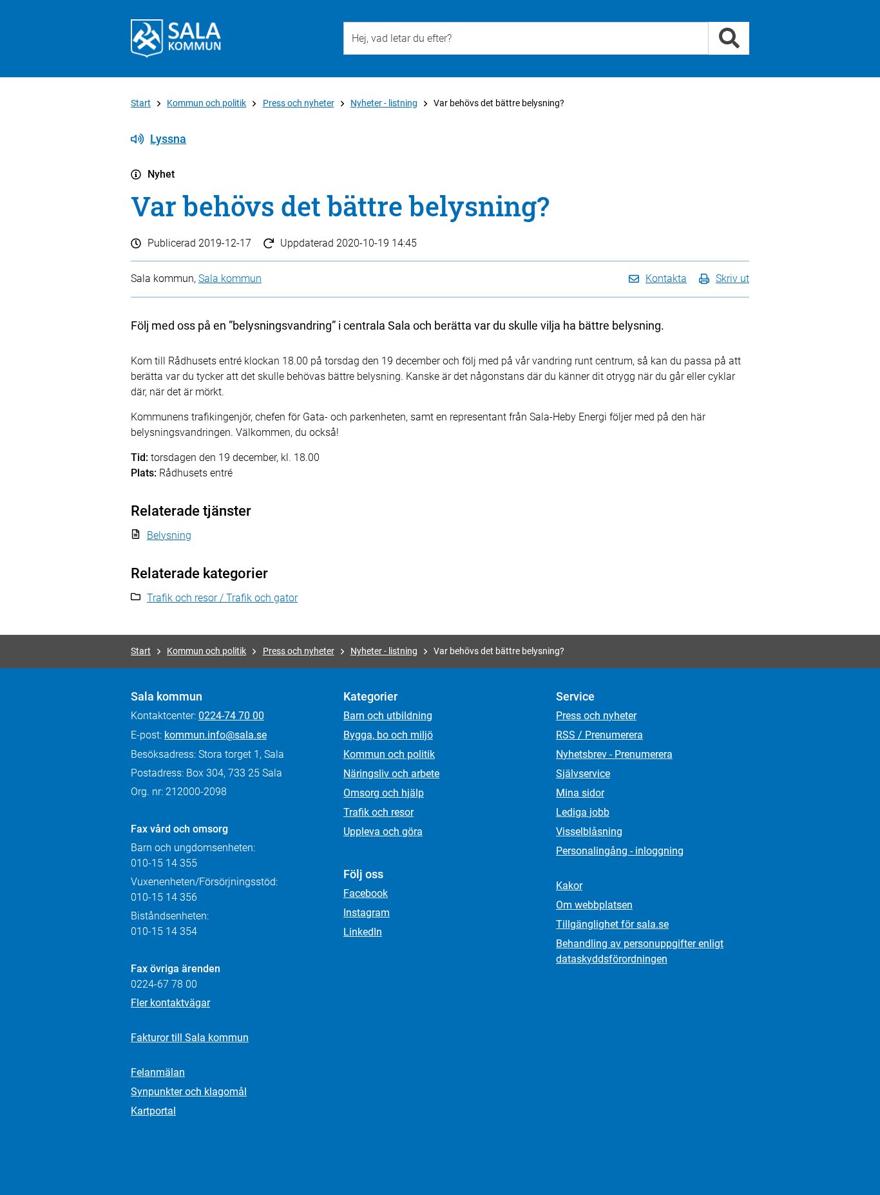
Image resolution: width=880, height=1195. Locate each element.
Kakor (569, 886)
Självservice (583, 773)
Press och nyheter (298, 103)
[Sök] (729, 38)
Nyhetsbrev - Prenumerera (614, 754)
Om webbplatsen (594, 905)
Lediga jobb (582, 812)
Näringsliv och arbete (391, 773)
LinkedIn (362, 932)
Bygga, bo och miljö (388, 735)
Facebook (365, 893)
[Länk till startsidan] (176, 38)
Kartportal (153, 1111)
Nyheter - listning (383, 103)
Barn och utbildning (387, 716)
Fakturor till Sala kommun (190, 1037)
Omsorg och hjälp (383, 793)
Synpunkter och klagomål (189, 1092)
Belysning (169, 535)
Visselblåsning (589, 831)
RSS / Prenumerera (599, 735)
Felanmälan (158, 1072)
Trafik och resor (378, 812)
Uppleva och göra (383, 831)
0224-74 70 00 (231, 716)
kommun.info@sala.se (215, 735)
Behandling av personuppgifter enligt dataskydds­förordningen (639, 951)
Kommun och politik (206, 103)
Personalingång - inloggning (620, 851)
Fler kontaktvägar (170, 1003)
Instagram (366, 913)
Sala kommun (230, 278)
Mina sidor (580, 793)
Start (141, 103)
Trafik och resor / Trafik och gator (222, 598)
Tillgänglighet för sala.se (612, 924)
